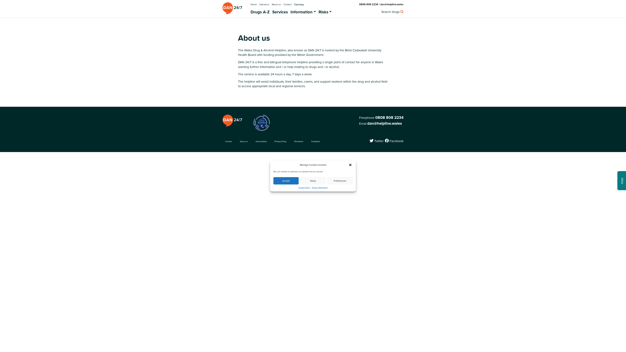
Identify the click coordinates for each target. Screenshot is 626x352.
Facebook (396, 141)
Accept (286, 181)
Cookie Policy (304, 187)
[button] (351, 165)
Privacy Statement (320, 187)
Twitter (378, 141)
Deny (313, 181)
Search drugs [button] (392, 11)
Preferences (340, 181)
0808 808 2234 (368, 4)
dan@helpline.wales (391, 4)
